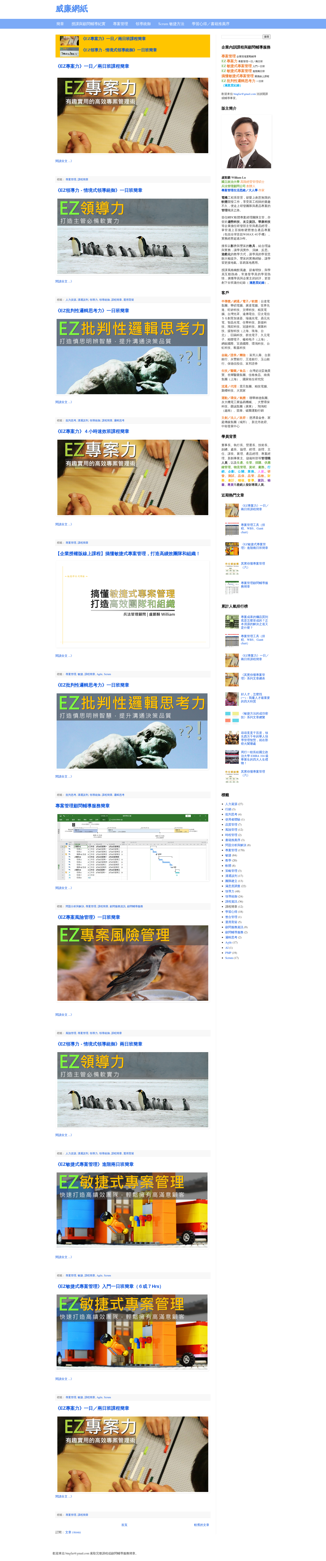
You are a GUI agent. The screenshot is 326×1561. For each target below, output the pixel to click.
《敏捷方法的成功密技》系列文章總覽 (254, 715)
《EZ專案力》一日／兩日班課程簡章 (113, 38)
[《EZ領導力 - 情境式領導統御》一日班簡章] (69, 52)
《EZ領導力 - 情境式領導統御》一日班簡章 (119, 50)
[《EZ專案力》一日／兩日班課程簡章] (69, 40)
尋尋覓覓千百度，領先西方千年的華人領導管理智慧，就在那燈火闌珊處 (254, 738)
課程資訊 (231, 901)
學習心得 (231, 911)
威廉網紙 (71, 8)
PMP (228, 953)
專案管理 (120, 23)
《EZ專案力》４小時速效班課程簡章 (92, 431)
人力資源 (71, 299)
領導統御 (143, 23)
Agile (99, 674)
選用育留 (128, 299)
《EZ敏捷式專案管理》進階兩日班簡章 (94, 1164)
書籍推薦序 (232, 840)
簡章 (60, 23)
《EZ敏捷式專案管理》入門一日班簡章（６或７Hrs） (109, 1286)
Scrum (107, 674)
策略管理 (231, 871)
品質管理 (231, 824)
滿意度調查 (232, 886)
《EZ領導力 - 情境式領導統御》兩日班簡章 (98, 1043)
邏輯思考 (119, 420)
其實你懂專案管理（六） (253, 565)
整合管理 (231, 917)
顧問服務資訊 (118, 906)
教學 (228, 860)
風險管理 (71, 1033)
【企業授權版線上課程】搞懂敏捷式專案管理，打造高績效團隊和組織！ (127, 553)
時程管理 (231, 835)
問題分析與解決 (75, 906)
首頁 (124, 1525)
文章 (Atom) (73, 1532)
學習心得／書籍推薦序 (211, 23)
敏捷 (80, 674)
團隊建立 (231, 881)
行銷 (228, 809)
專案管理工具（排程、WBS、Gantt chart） (253, 528)
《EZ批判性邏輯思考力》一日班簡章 (92, 310)
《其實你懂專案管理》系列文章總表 (253, 676)
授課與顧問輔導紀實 (88, 23)
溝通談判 (83, 299)
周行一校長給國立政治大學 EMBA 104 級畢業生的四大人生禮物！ (254, 757)
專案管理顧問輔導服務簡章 (82, 805)
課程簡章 (83, 179)
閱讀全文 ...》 (64, 161)
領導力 (94, 299)
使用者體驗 (232, 819)
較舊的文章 (201, 1525)
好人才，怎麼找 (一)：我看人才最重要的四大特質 (255, 697)
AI (226, 948)
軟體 (228, 865)
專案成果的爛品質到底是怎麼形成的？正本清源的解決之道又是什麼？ (254, 622)
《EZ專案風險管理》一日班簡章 (87, 917)
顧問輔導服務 (135, 906)
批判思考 (71, 420)
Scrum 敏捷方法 (171, 23)
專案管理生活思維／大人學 (239, 190)
